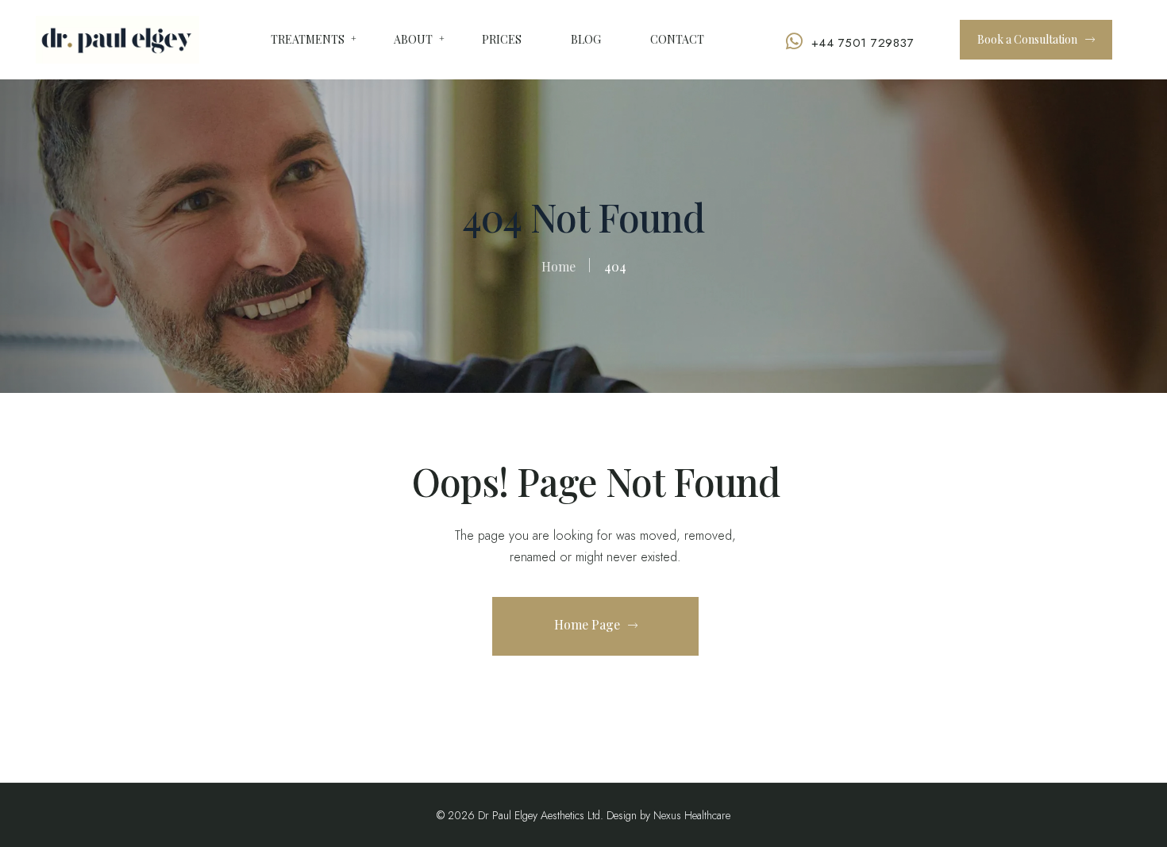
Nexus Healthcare (691, 815)
